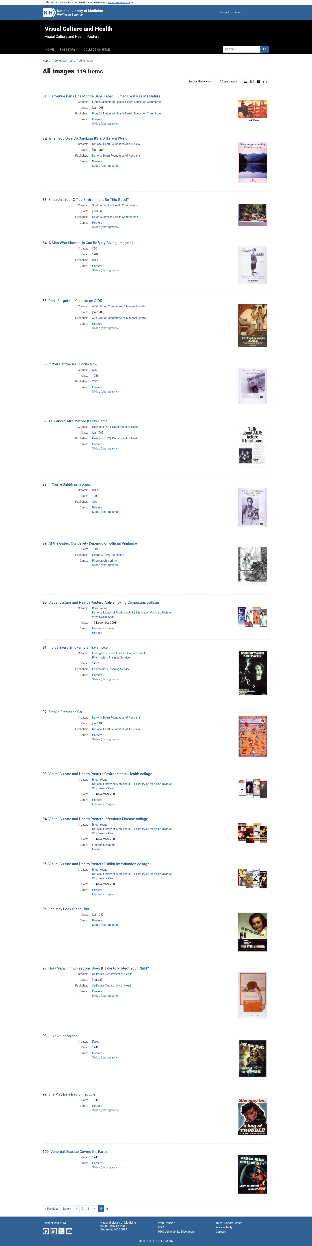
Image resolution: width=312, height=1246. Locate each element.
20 (227, 81)
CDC (95, 248)
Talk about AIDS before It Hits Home (78, 421)
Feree (95, 1041)
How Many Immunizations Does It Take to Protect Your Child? (98, 968)
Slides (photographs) (105, 123)
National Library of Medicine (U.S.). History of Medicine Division (132, 612)
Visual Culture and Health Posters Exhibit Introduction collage (98, 864)
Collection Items (97, 49)
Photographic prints (104, 560)
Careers (221, 1231)
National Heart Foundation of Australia (116, 144)
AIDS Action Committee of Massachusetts (119, 306)
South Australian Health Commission (115, 205)
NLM (142, 1241)
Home (50, 49)
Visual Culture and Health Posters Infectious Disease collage (98, 819)
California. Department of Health (112, 974)
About (238, 12)
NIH (149, 1241)
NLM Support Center (229, 1223)
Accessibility (224, 1227)
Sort (199, 81)
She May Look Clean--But (68, 909)
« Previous (51, 1208)
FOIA (161, 1227)
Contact (224, 12)
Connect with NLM (54, 1223)
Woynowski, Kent (103, 617)
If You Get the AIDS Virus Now (72, 364)
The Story (67, 49)
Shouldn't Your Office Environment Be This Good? (88, 199)
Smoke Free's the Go (65, 712)
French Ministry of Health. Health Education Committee (126, 102)
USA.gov (168, 1241)
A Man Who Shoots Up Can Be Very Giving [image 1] (90, 243)
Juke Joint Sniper (62, 1036)
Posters (97, 119)
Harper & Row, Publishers (108, 555)
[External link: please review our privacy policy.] (46, 1231)
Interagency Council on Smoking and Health (119, 653)
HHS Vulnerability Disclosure (176, 1231)
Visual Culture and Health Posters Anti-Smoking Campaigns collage (103, 602)
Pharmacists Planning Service (111, 657)
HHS (157, 1241)
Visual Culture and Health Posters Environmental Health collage (100, 774)
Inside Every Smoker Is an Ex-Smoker (78, 647)
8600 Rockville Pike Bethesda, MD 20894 (113, 1227)
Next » (67, 1208)
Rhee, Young (99, 608)
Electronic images (103, 628)
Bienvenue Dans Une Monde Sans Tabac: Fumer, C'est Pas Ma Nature (104, 96)
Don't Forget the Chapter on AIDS (75, 301)
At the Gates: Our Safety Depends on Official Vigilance (92, 543)
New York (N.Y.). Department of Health (115, 427)
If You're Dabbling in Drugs (69, 484)
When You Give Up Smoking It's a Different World (87, 138)
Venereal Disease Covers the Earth (78, 1151)
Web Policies (166, 1223)
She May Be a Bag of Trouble (71, 1094)
